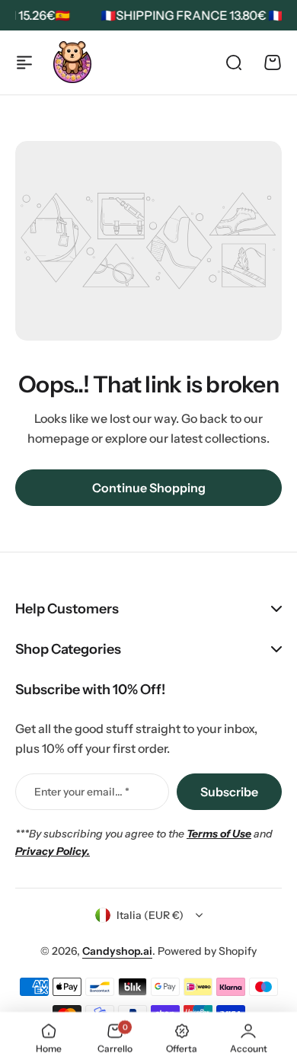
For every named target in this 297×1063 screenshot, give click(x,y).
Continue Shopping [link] (149, 487)
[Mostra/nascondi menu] (24, 62)
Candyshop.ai (117, 951)
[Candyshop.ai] (72, 62)
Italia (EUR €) (150, 915)
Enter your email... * (81, 792)
